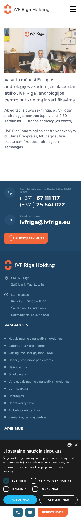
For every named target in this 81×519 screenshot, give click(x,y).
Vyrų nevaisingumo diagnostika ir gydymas (39, 382)
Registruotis (52, 512)
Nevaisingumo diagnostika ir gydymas (36, 339)
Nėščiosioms (18, 367)
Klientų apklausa (29, 238)
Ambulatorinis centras (24, 410)
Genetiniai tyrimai (21, 403)
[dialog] (40, 479)
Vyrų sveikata (18, 389)
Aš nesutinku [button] (58, 500)
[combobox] (70, 445)
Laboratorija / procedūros (27, 346)
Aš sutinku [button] (20, 500)
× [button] (76, 445)
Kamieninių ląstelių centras (28, 417)
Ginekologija (17, 374)
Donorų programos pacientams (31, 360)
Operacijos (16, 396)
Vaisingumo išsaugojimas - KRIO (31, 353)
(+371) (40, 198)
